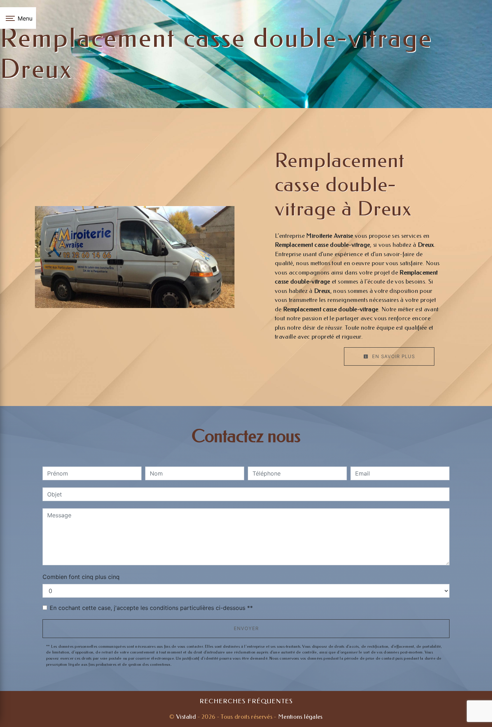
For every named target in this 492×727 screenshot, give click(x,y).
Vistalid (186, 716)
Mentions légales (300, 716)
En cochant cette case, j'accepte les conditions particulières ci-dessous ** (151, 607)
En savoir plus (392, 356)
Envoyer (246, 628)
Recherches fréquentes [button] (246, 701)
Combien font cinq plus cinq (81, 576)
